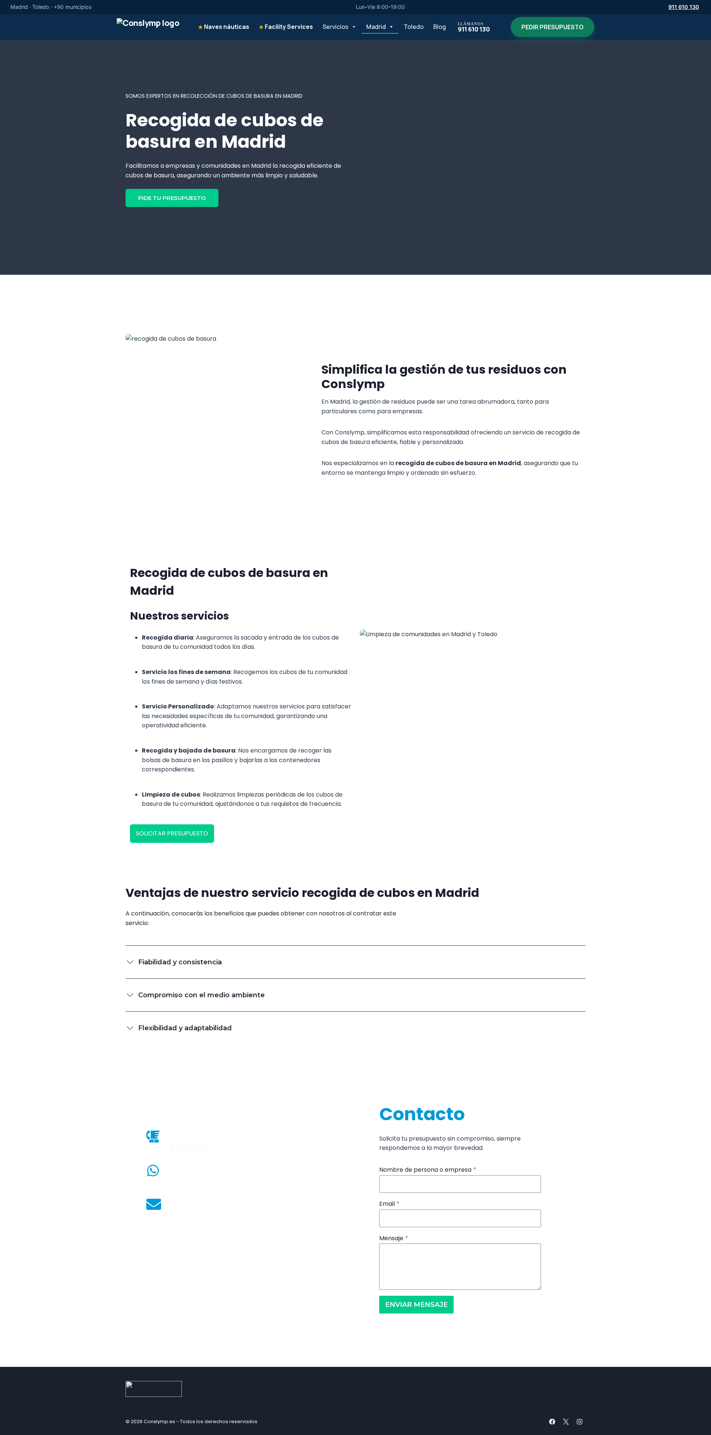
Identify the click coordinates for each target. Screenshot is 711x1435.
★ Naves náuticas (223, 27)
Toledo (414, 27)
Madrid (376, 27)
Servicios (335, 27)
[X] (566, 1422)
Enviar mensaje (416, 1305)
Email (389, 1203)
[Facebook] (552, 1422)
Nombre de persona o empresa (427, 1169)
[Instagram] (579, 1422)
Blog (439, 27)
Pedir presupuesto (552, 27)
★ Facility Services (286, 27)
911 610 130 (683, 7)
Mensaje (393, 1238)
